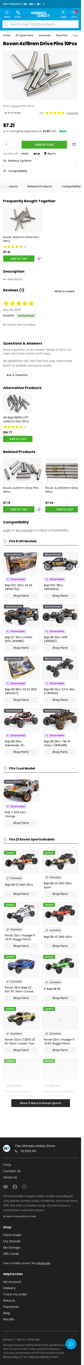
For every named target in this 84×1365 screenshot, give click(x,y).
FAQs (7, 1165)
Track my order (15, 1294)
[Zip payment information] (36, 154)
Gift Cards (11, 1254)
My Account (12, 1282)
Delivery (9, 1288)
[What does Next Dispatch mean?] (43, 3)
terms (21, 1339)
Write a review (65, 291)
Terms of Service (38, 1356)
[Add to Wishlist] (74, 145)
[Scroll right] (75, 186)
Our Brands (11, 1241)
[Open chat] (70, 1343)
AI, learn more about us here (19, 1216)
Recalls (8, 1319)
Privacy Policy (11, 1356)
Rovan (16, 106)
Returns (9, 1300)
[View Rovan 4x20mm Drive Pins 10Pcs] (22, 471)
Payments (11, 1307)
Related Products (39, 186)
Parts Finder (12, 1235)
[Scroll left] (5, 186)
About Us (10, 1177)
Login (7, 530)
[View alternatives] (39, 258)
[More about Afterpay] (62, 131)
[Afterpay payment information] (24, 153)
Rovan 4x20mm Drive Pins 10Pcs (20, 490)
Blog (6, 1313)
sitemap (34, 1339)
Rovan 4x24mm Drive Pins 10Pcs (21, 239)
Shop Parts (21, 596)
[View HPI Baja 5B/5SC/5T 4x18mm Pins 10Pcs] (17, 403)
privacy (8, 1339)
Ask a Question (17, 375)
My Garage (24, 530)
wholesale (43, 1263)
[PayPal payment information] (50, 153)
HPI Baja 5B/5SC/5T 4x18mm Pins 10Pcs (16, 419)
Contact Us (12, 1171)
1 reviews (72, 113)
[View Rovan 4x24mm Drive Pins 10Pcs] (22, 220)
